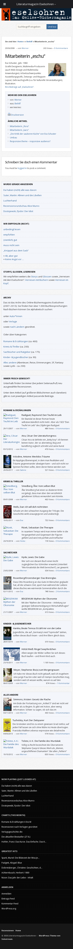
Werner (25, 48)
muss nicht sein (11, 245)
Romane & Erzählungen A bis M (16, 821)
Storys (34, 276)
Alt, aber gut (11, 255)
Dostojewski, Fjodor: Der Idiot (18, 211)
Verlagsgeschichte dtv (12, 831)
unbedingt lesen (11, 229)
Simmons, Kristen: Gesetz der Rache (32, 699)
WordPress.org (9, 908)
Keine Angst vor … (14, 259)
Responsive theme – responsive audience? (30, 141)
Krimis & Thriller (11, 346)
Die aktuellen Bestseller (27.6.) (16, 836)
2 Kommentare (63, 591)
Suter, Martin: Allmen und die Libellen (22, 195)
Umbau (13, 137)
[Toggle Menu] (4, 4)
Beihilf (29, 41)
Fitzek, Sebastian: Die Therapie (37, 527)
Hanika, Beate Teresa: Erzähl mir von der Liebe (37, 628)
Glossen (47, 276)
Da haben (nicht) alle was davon (19, 190)
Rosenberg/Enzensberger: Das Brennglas (34, 577)
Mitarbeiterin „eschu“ (25, 56)
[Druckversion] (9, 114)
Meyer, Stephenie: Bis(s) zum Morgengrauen (36, 669)
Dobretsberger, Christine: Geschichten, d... (22, 867)
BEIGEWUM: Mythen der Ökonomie (39, 598)
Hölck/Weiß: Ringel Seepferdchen (39, 649)
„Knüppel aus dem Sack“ (16, 250)
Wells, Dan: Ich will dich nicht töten (30, 506)
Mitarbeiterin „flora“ (19, 126)
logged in (22, 168)
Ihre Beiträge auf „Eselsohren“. (19, 86)
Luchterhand (10, 200)
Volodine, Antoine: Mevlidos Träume (31, 456)
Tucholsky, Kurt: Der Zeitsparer (28, 720)
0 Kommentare (61, 48)
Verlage (13, 321)
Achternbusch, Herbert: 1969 (15, 872)
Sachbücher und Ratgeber (17, 351)
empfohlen (9, 234)
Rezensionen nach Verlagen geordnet (19, 826)
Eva (21, 520)
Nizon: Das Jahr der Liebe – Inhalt (17, 877)
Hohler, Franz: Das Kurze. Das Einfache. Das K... (24, 841)
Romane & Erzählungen (15, 341)
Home (20, 41)
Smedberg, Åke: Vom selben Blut (38, 485)
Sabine (23, 470)
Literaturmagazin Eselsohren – (36, 4)
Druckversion (17, 114)
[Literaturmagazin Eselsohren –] (37, 19)
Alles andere (9, 362)
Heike (22, 541)
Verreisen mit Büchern (36, 279)
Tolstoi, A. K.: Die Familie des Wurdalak (41, 740)
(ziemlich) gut (10, 239)
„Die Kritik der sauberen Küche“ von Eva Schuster (33, 133)
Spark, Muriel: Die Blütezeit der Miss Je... (20, 857)
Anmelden (6, 893)
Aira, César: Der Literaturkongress (39, 435)
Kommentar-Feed (10, 903)
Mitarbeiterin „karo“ (19, 130)
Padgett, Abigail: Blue (12, 862)
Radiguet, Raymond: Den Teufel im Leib (42, 415)
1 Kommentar (63, 683)
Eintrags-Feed (8, 898)
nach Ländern (17, 326)
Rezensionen (8, 930)
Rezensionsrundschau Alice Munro (21, 205)
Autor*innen (16, 316)
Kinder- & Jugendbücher (15, 357)
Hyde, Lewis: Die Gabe (33, 557)
